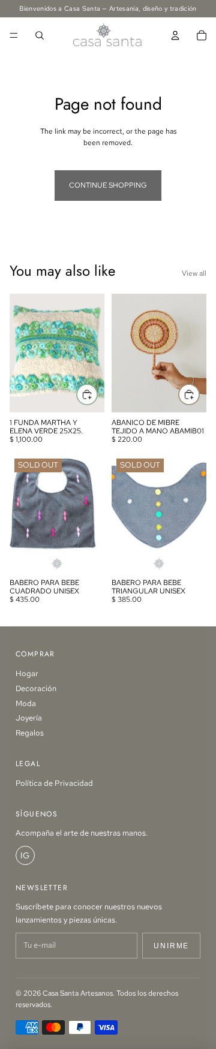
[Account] (175, 35)
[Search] (39, 35)
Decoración (36, 688)
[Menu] (14, 35)
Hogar (27, 673)
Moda (26, 703)
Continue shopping (108, 185)
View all (194, 273)
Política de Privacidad (54, 783)
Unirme (171, 946)
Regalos (30, 733)
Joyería (29, 718)
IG (24, 855)
